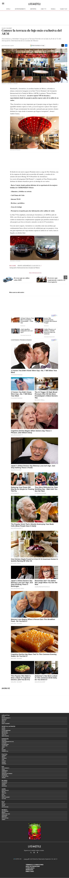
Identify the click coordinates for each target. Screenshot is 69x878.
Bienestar (4, 816)
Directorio (30, 871)
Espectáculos (5, 790)
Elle (3, 801)
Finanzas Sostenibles (7, 773)
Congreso (4, 758)
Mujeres (4, 749)
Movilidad (4, 772)
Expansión (5, 739)
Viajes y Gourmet (7, 28)
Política (4, 754)
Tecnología (4, 745)
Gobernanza (5, 770)
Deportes (33, 9)
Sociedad (4, 763)
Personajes (4, 815)
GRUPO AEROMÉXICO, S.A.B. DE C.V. (29, 265)
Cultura (4, 798)
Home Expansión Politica (8, 741)
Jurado (3, 819)
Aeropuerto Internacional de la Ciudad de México (25, 268)
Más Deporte (5, 733)
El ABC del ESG (5, 776)
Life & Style (6, 715)
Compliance (30, 868)
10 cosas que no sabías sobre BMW (22, 279)
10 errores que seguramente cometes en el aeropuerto (56, 280)
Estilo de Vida (5, 818)
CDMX (3, 759)
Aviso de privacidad (33, 866)
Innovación (4, 774)
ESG (2, 748)
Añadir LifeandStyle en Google (38, 45)
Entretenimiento (20, 9)
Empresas (4, 740)
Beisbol (3, 729)
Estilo (8, 9)
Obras (3, 747)
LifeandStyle (5, 751)
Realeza (3, 791)
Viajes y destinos (6, 813)
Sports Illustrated (8, 726)
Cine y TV (43, 9)
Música (53, 9)
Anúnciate (29, 870)
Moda (3, 794)
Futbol (3, 727)
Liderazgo (4, 783)
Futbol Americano (6, 730)
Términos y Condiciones (34, 864)
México (3, 756)
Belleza (3, 795)
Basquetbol (5, 731)
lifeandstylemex (35, 852)
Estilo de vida (5, 806)
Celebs (3, 805)
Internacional (5, 744)
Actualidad (4, 781)
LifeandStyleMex (31, 852)
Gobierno (4, 755)
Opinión (3, 762)
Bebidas (3, 812)
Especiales (4, 786)
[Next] (65, 277)
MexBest (4, 810)
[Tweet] (62, 45)
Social (3, 769)
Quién (4, 789)
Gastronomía (5, 811)
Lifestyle (4, 734)
